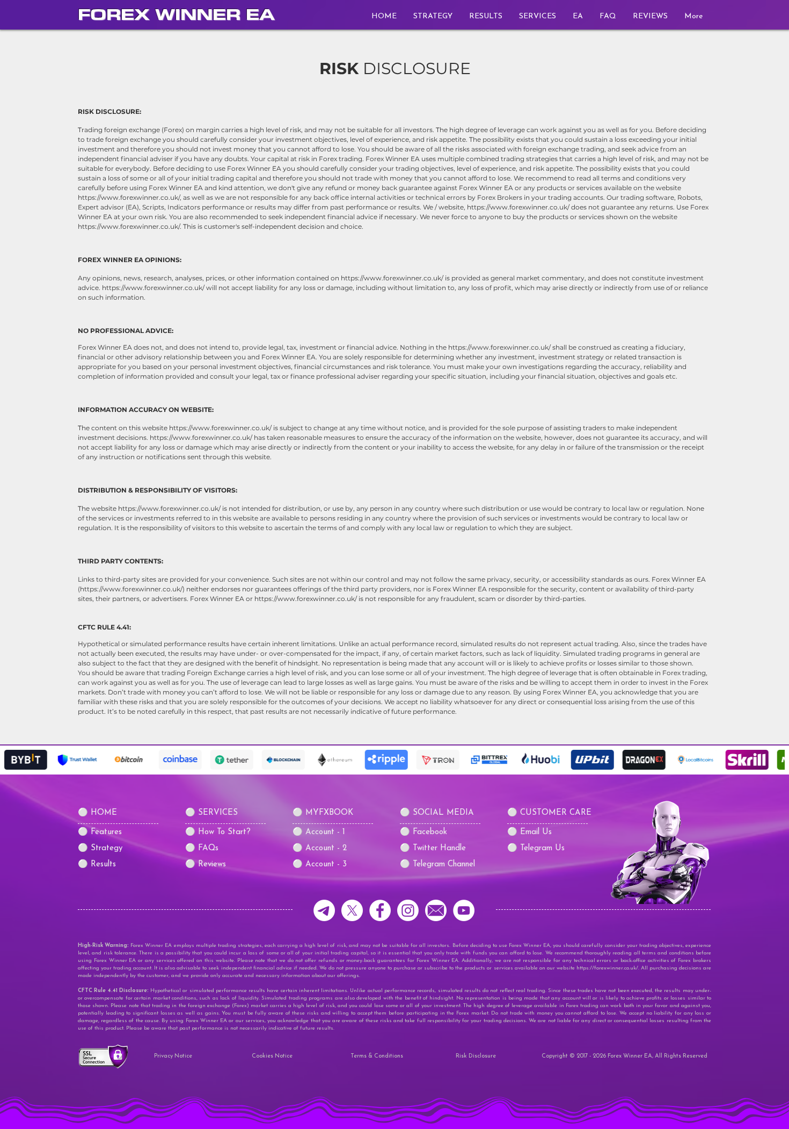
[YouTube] (463, 910)
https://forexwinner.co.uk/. (607, 968)
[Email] (436, 910)
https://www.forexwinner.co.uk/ (518, 207)
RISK (339, 68)
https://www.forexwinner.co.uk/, (129, 197)
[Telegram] (324, 910)
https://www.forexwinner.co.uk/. (129, 226)
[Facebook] (380, 910)
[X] (352, 910)
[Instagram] (408, 910)
